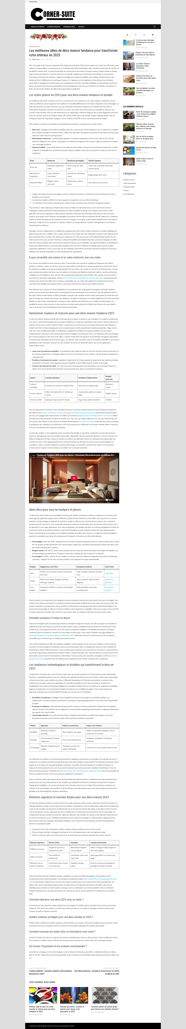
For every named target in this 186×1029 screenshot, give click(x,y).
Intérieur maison (53, 27)
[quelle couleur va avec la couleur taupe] (129, 159)
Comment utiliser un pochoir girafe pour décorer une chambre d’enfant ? (105, 1008)
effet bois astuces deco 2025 (93, 278)
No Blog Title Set (46, 1026)
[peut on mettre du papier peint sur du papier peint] (129, 137)
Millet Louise (36, 59)
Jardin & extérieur (37, 27)
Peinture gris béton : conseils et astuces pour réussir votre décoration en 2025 (72, 1009)
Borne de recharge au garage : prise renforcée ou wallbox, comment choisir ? (146, 114)
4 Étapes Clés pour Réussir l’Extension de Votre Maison (145, 53)
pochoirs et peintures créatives (52, 413)
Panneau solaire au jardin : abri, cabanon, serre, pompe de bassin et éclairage (145, 126)
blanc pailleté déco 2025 (65, 635)
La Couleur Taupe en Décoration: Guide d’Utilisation (143, 66)
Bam (72, 1026)
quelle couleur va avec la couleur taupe (144, 160)
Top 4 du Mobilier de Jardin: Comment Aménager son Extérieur (145, 90)
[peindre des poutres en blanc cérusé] (129, 148)
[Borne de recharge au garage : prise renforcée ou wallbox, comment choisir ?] (129, 112)
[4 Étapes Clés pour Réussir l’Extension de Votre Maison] (128, 53)
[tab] (127, 35)
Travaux (81, 27)
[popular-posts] (127, 35)
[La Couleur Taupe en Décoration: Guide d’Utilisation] (129, 64)
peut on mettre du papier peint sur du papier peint (144, 137)
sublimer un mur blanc (104, 415)
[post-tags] (153, 35)
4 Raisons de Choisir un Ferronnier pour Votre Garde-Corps (146, 78)
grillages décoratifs (87, 415)
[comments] (144, 35)
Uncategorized (128, 194)
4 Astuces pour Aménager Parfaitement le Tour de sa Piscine (145, 42)
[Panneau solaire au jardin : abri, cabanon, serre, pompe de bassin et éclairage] (129, 124)
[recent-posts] (136, 35)
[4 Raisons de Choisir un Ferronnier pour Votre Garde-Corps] (129, 76)
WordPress (65, 1026)
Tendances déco (69, 27)
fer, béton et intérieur (87, 421)
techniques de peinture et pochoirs (41, 635)
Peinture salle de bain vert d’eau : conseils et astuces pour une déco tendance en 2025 (42, 1009)
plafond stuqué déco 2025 (92, 771)
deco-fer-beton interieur (71, 278)
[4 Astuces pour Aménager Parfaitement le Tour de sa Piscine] (129, 40)
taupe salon (109, 573)
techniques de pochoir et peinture (83, 413)
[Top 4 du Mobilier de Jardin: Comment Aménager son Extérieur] (129, 88)
